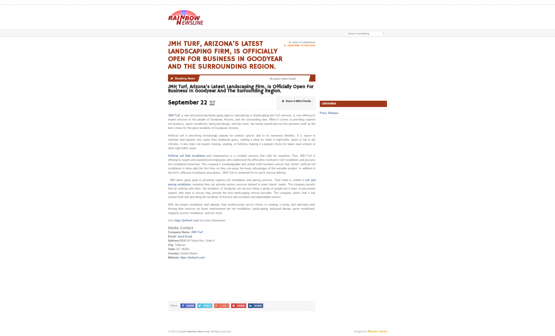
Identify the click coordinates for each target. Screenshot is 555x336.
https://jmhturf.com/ (187, 220)
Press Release (329, 113)
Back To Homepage (303, 42)
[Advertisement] (336, 15)
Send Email (185, 236)
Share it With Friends (298, 101)
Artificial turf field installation (186, 155)
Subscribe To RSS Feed (301, 45)
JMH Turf (174, 115)
